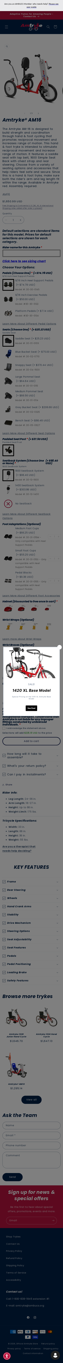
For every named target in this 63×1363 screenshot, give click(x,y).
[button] (7, 1356)
